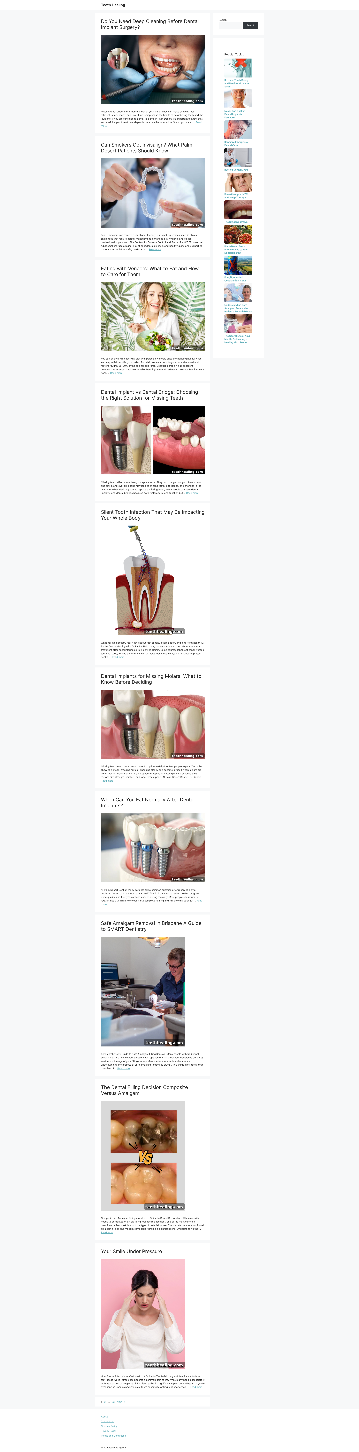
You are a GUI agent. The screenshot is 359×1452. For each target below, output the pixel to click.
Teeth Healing (113, 5)
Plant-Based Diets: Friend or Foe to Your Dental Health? (236, 249)
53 (113, 1401)
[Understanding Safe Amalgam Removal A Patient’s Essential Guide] (238, 292)
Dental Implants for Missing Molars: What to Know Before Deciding (151, 679)
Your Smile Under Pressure (131, 1251)
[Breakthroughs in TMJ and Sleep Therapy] (238, 182)
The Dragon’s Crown (236, 222)
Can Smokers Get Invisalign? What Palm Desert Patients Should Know (146, 148)
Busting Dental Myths (236, 169)
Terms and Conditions (113, 1435)
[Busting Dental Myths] (238, 157)
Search (223, 20)
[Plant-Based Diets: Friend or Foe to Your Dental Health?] (238, 234)
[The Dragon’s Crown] (238, 209)
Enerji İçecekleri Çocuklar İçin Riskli (235, 279)
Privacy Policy (108, 1431)
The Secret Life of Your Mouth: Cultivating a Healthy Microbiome (237, 339)
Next (121, 1401)
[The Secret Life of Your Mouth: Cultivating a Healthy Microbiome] (238, 323)
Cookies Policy (109, 1426)
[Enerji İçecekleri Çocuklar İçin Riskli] (238, 265)
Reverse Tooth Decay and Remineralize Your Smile (237, 83)
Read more (155, 249)
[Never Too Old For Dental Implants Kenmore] (238, 98)
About (104, 1416)
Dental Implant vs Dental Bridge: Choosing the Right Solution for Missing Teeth (149, 395)
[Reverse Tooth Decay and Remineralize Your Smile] (238, 68)
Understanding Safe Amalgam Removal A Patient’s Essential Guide (238, 308)
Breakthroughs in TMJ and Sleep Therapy (236, 196)
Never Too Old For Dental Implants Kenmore (234, 114)
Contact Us (107, 1421)
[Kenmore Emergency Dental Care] (238, 129)
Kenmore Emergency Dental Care (236, 144)
